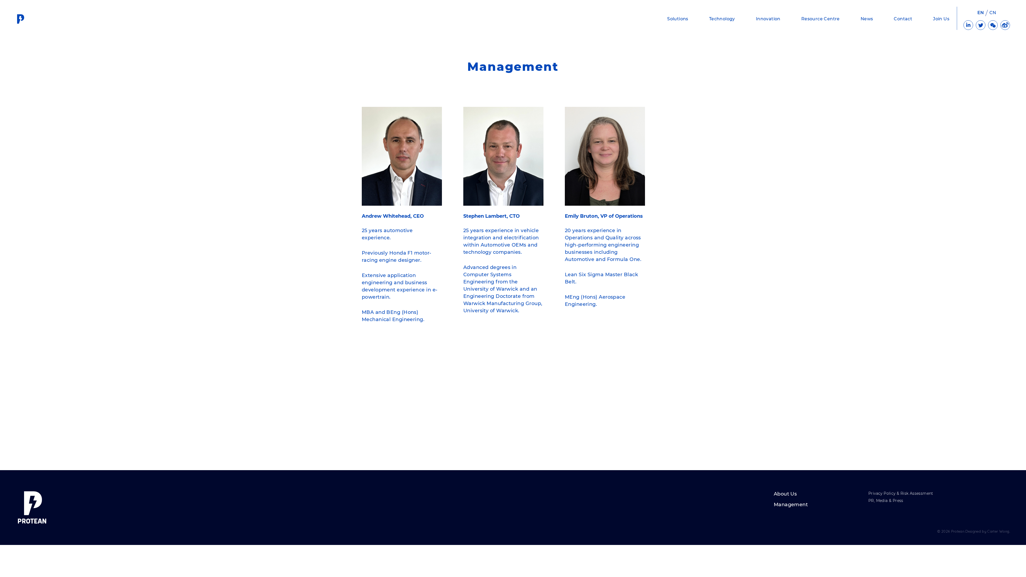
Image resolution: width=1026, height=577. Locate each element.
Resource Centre (820, 18)
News (867, 18)
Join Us (941, 18)
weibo (1005, 25)
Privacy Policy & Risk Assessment (900, 494)
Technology (722, 18)
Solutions (677, 18)
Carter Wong (998, 531)
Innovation (768, 18)
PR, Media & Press (885, 501)
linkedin (968, 25)
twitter (980, 25)
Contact (903, 18)
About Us (785, 494)
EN (980, 12)
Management (791, 505)
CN (992, 12)
